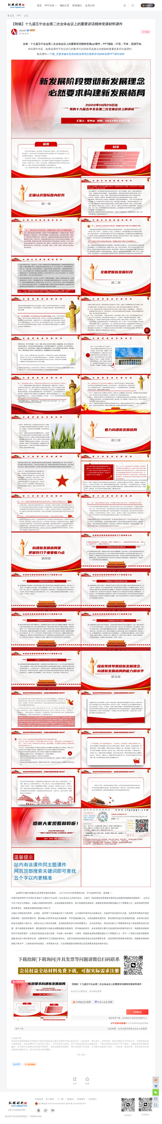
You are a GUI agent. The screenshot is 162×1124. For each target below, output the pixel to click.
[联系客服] (156, 1092)
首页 (11, 15)
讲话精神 (31, 1064)
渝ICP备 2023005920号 (76, 1103)
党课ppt (70, 1098)
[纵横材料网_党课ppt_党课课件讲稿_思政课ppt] (18, 1103)
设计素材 (50, 1098)
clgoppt (22, 30)
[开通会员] (156, 1080)
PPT (19, 15)
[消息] (156, 1099)
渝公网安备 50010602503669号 (51, 1103)
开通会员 (149, 5)
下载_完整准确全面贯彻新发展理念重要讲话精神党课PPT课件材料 (87, 54)
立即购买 (137, 1012)
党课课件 (81, 1098)
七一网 (60, 1098)
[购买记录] (156, 1086)
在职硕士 (93, 1098)
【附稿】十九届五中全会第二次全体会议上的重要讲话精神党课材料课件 (67, 23)
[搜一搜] (156, 1105)
